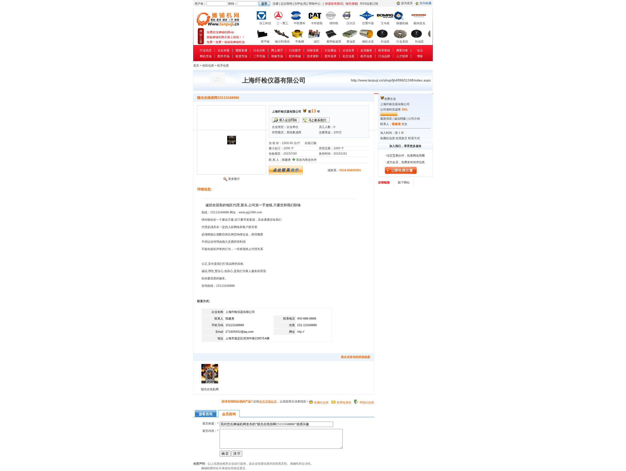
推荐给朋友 (344, 402)
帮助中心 (315, 3)
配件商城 (295, 56)
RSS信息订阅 (369, 3)
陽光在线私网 (210, 389)
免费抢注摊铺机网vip (220, 42)
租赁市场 (241, 56)
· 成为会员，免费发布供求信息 (405, 162)
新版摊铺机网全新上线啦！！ (226, 32)
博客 (420, 56)
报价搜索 (351, 3)
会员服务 (366, 50)
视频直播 (241, 50)
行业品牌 (384, 56)
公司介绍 (414, 118)
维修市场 (277, 56)
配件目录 (330, 56)
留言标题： (210, 423)
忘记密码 (286, 3)
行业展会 (330, 50)
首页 (196, 65)
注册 (276, 3)
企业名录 (348, 50)
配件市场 (223, 56)
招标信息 (313, 50)
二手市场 (259, 56)
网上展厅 (277, 50)
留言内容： (210, 431)
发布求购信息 (268, 401)
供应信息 (208, 65)
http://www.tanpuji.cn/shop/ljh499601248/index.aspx (391, 80)
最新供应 (386, 118)
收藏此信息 (321, 402)
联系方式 (414, 138)
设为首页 (407, 3)
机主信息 (348, 56)
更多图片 (234, 179)
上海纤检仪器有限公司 (395, 104)
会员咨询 (229, 414)
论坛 (420, 50)
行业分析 (259, 50)
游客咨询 (205, 414)
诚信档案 (400, 118)
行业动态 (206, 50)
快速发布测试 (334, 3)
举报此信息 (366, 402)
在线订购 (310, 143)
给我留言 (401, 138)
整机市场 (206, 56)
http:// (300, 331)
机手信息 (366, 56)
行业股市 (295, 50)
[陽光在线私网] (210, 384)
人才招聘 (402, 56)
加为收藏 (425, 3)
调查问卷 (402, 50)
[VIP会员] (301, 3)
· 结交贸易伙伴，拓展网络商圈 (405, 155)
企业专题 (223, 50)
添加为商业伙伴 (306, 159)
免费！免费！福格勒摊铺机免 (226, 37)
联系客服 (384, 50)
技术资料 (313, 56)
